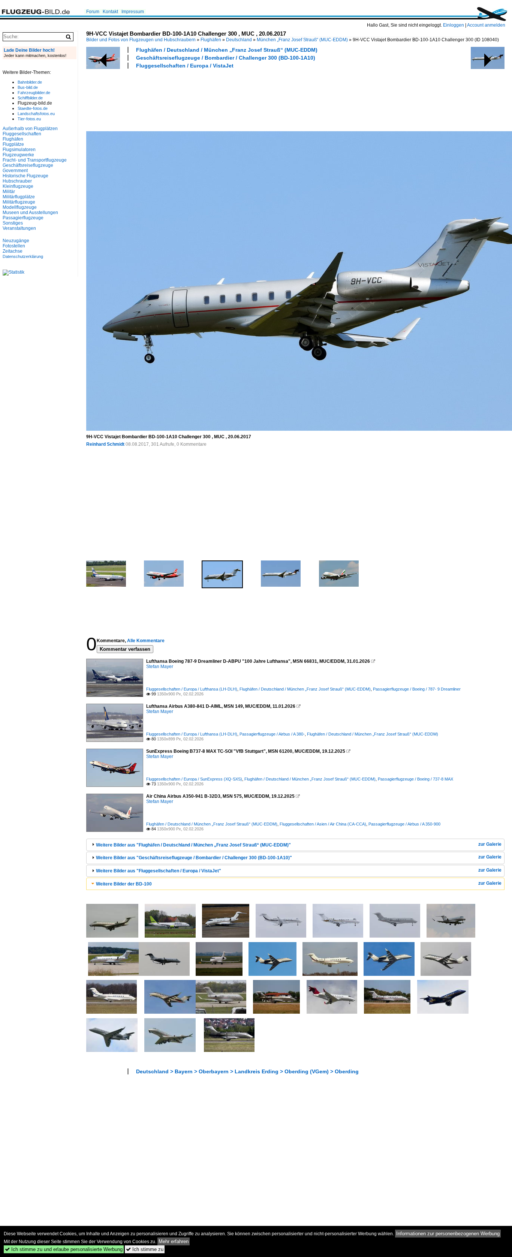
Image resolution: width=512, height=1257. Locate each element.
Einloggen (453, 25)
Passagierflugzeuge (23, 217)
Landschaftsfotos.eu (36, 113)
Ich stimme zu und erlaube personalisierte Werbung (64, 1249)
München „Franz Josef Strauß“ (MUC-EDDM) (302, 39)
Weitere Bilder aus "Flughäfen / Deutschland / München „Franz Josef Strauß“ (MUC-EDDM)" (193, 845)
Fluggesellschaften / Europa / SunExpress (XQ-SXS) (194, 779)
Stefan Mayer (159, 666)
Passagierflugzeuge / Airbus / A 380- (272, 734)
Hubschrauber (17, 181)
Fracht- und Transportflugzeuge (35, 160)
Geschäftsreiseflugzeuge (28, 165)
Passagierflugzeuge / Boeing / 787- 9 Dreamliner (417, 689)
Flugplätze (13, 144)
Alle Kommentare (146, 640)
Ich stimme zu (144, 1249)
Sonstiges (13, 223)
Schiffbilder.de (30, 98)
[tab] (295, 845)
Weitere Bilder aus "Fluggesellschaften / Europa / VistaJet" (158, 870)
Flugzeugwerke (18, 154)
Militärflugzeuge (19, 202)
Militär (9, 191)
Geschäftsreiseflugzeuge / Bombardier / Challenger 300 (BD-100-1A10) (225, 58)
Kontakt (110, 11)
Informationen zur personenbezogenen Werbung (448, 1233)
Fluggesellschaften (22, 133)
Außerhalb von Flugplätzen (30, 128)
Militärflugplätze (19, 196)
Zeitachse (12, 251)
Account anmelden (486, 25)
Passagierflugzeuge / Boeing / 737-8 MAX (415, 779)
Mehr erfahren (174, 1241)
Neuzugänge (16, 240)
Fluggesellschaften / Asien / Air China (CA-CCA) (323, 824)
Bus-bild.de (28, 87)
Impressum (132, 11)
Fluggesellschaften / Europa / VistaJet (185, 66)
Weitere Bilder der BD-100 (124, 884)
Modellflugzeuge (20, 207)
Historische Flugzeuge (25, 175)
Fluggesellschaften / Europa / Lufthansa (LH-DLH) (191, 689)
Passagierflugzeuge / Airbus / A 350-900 (404, 824)
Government (15, 170)
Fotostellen (14, 246)
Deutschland (239, 39)
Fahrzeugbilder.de (34, 92)
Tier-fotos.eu (29, 119)
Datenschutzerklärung (23, 256)
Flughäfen (211, 39)
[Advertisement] (222, 99)
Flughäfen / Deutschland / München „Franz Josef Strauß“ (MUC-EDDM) (226, 50)
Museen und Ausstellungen (30, 212)
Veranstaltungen (19, 228)
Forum (92, 11)
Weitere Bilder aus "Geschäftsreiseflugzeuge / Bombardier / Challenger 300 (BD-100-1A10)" (194, 857)
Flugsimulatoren (19, 149)
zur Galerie (490, 844)
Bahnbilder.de (30, 82)
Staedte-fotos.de (33, 108)
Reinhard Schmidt (105, 444)
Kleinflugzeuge (18, 186)
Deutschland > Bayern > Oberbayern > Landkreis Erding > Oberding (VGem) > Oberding (247, 1071)
